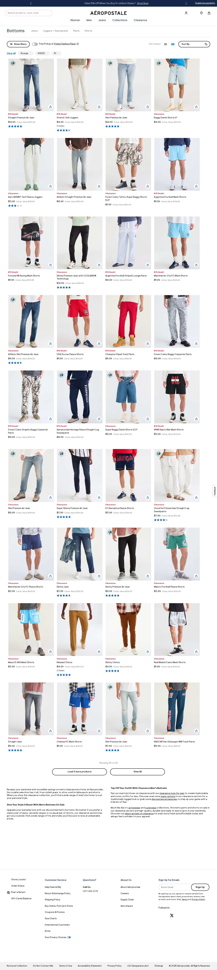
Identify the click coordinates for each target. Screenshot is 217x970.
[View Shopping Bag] (209, 13)
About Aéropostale (130, 887)
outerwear (150, 808)
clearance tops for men (171, 793)
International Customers (57, 925)
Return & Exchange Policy (57, 894)
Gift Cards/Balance (21, 899)
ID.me (47, 931)
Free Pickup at (57, 44)
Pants (76, 31)
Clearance (140, 20)
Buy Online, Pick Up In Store (59, 906)
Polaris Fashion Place (65, 44)
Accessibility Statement (90, 966)
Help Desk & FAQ (53, 887)
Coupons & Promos (55, 912)
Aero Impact (127, 906)
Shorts (88, 31)
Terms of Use (65, 966)
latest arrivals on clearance (139, 814)
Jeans (102, 20)
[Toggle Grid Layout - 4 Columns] (173, 44)
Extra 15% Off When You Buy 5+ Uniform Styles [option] (108, 3)
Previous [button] (31, 3)
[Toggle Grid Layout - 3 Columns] (165, 44)
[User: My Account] (186, 13)
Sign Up (200, 887)
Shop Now (134, 3)
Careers (125, 894)
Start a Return (17, 892)
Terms (185, 899)
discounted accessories (164, 799)
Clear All (11, 53)
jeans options (168, 796)
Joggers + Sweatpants (55, 31)
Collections (119, 20)
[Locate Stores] (201, 13)
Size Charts (51, 919)
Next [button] (185, 3)
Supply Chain (127, 900)
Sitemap (159, 966)
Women (75, 20)
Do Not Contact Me (43, 966)
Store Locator (18, 880)
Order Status (17, 886)
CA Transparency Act (138, 966)
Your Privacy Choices (55, 937)
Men (89, 20)
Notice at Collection (17, 966)
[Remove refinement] (29, 53)
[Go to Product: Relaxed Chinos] (80, 671)
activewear (134, 808)
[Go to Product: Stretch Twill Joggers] (80, 127)
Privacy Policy (198, 899)
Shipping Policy (52, 900)
